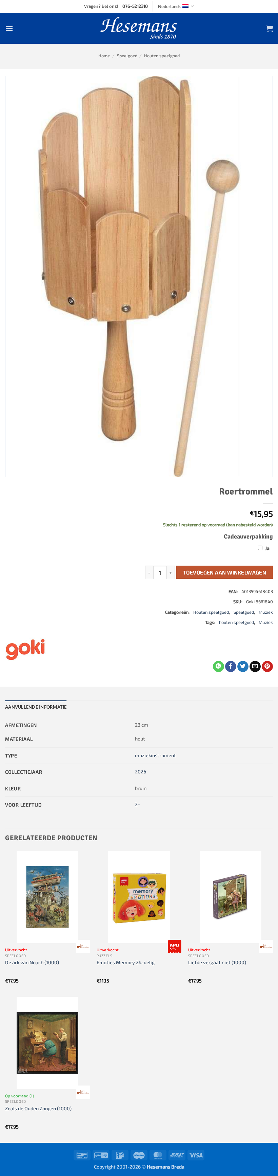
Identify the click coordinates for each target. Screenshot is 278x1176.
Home (104, 55)
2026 (140, 771)
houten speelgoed (236, 622)
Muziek (266, 612)
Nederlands (169, 6)
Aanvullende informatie (36, 707)
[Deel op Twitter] (243, 666)
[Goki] (25, 649)
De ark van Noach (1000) (32, 962)
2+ (137, 804)
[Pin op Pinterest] (267, 666)
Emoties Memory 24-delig (126, 962)
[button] (9, 28)
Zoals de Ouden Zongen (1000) (38, 1108)
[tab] (36, 707)
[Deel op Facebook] (230, 666)
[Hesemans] (139, 28)
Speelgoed (127, 55)
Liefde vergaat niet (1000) (217, 962)
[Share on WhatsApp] (218, 666)
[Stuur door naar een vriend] (255, 666)
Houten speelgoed (162, 55)
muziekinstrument (155, 755)
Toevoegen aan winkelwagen (224, 572)
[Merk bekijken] (83, 946)
